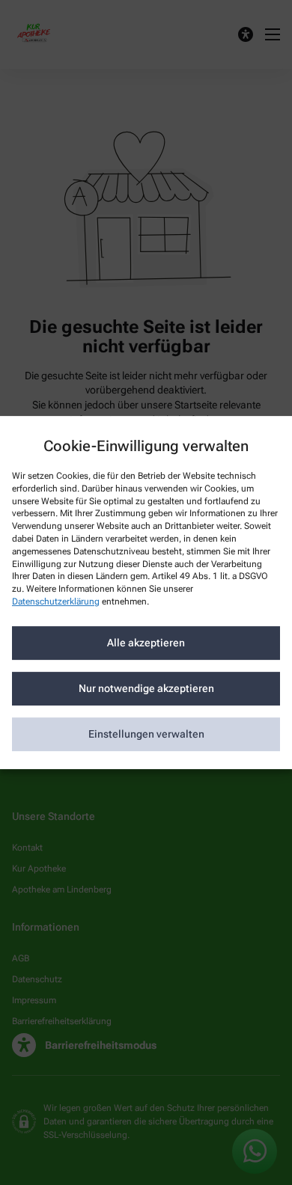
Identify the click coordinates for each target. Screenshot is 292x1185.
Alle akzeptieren (146, 643)
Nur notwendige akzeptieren (146, 688)
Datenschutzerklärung (56, 601)
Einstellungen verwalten (146, 734)
